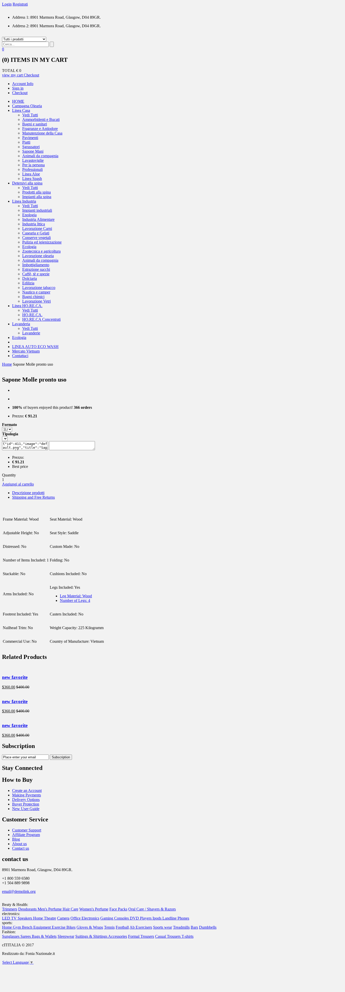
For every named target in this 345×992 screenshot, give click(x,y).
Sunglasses (11, 936)
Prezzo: (18, 416)
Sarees (26, 936)
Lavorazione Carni (37, 228)
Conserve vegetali (36, 237)
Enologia (29, 215)
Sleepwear (66, 936)
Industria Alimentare (38, 219)
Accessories (117, 936)
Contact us (20, 848)
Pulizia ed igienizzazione (42, 242)
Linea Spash (32, 178)
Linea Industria (24, 201)
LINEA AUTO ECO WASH (35, 346)
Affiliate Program (26, 835)
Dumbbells (207, 927)
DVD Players (141, 918)
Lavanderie (31, 333)
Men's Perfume (50, 909)
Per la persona (33, 165)
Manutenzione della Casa (42, 133)
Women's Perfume (93, 909)
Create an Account (27, 790)
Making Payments (26, 795)
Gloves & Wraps (90, 927)
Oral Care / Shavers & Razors (152, 909)
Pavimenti (30, 138)
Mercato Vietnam (26, 351)
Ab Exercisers (141, 927)
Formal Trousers (141, 936)
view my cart (13, 75)
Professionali (32, 169)
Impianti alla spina (36, 197)
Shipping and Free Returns (33, 497)
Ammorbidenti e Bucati (41, 119)
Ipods (157, 918)
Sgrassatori (31, 147)
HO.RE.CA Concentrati (41, 319)
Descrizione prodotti (28, 493)
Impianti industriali (37, 210)
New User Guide (25, 809)
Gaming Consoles (115, 918)
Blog (16, 839)
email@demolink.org (19, 891)
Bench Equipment (37, 927)
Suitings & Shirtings (91, 936)
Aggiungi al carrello (18, 484)
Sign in (17, 88)
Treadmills (181, 927)
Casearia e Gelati (35, 233)
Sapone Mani (32, 151)
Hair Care (70, 909)
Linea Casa (21, 110)
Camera (63, 918)
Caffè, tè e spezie (36, 274)
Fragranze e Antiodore (40, 128)
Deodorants (28, 909)
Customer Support (26, 830)
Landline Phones (175, 918)
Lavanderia (21, 324)
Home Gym (12, 927)
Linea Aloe (31, 174)
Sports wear (162, 927)
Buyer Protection (25, 804)
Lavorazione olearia (38, 256)
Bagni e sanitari (34, 124)
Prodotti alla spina (36, 192)
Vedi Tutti (30, 115)
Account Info (22, 84)
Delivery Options (26, 799)
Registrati (20, 4)
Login (7, 4)
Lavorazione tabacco (38, 287)
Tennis (109, 927)
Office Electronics (84, 918)
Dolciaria (29, 278)
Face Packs (118, 909)
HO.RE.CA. (32, 315)
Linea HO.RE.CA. (27, 306)
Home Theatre (44, 918)
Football (122, 927)
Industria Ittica (33, 224)
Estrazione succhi (36, 269)
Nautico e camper (36, 292)
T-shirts (187, 936)
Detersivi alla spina (27, 183)
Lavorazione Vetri (36, 301)
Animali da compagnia (40, 156)
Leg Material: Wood (76, 596)
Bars (194, 927)
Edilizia (28, 283)
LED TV (10, 918)
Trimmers (9, 909)
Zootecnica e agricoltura (41, 251)
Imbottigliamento (35, 265)
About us (19, 844)
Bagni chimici (33, 296)
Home (7, 364)
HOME (18, 101)
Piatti (26, 142)
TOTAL (8, 70)
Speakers (25, 918)
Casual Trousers (168, 936)
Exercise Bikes (64, 927)
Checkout (31, 75)
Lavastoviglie (33, 160)
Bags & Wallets (44, 936)
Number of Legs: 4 (75, 600)
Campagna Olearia (27, 106)
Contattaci (20, 356)
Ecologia (29, 247)
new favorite (15, 677)
